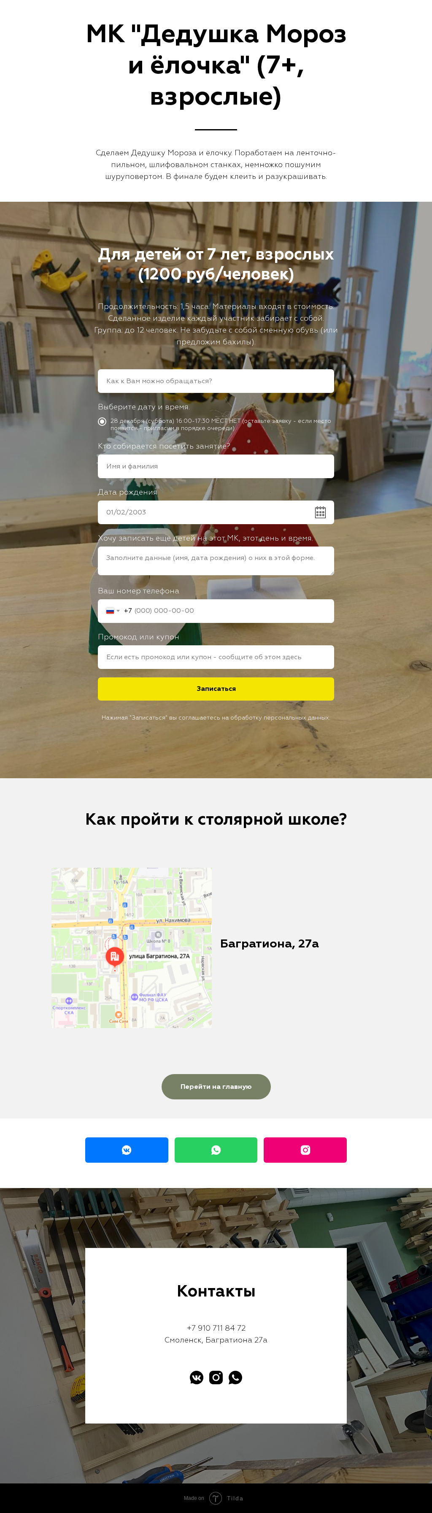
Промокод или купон (138, 1105)
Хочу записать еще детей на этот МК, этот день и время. (205, 1006)
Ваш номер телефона (138, 1059)
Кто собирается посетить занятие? (164, 915)
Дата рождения (127, 960)
